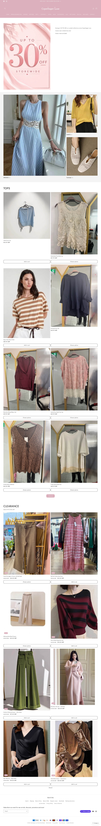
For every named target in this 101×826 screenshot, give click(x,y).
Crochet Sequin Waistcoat (8, 484)
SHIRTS (69, 134)
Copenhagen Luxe (34, 822)
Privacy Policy (50, 803)
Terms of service (62, 822)
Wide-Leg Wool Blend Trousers (9, 636)
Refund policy (48, 822)
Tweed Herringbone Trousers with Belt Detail (12, 576)
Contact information (70, 822)
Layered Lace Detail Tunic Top (57, 412)
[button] (4, 8)
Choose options (74, 261)
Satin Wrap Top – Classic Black (9, 778)
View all (50, 496)
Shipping (32, 801)
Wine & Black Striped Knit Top (57, 640)
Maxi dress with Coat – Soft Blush (58, 706)
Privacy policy (55, 822)
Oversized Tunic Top (55, 328)
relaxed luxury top (7, 240)
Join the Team (42, 803)
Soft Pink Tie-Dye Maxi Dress (57, 576)
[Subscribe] (26, 811)
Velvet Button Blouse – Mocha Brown (58, 778)
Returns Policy (38, 801)
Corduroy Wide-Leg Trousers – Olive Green (12, 712)
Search (27, 801)
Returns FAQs (46, 801)
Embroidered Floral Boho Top (57, 256)
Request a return (54, 801)
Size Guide (61, 801)
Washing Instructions (70, 801)
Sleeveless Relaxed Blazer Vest (9, 412)
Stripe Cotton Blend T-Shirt (8, 339)
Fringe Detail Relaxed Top (56, 484)
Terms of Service (58, 803)
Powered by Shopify (41, 822)
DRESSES (6, 177)
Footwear (69, 177)
